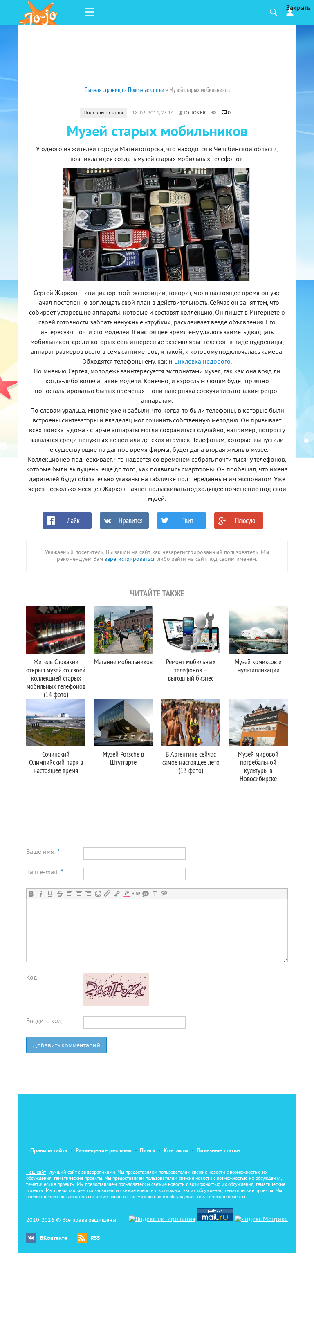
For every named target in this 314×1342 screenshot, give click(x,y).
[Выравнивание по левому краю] (69, 894)
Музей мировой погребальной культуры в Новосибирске (258, 766)
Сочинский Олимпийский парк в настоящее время (56, 762)
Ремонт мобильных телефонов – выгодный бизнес (190, 670)
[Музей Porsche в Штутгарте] (123, 722)
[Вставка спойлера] (164, 894)
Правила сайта (48, 1151)
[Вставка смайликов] (98, 894)
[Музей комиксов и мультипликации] (258, 630)
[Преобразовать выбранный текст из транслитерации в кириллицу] (154, 894)
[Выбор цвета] (126, 894)
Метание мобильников (123, 661)
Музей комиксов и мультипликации (258, 665)
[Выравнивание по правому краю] (88, 894)
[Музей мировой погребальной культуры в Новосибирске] (258, 722)
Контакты (176, 1151)
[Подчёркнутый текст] (50, 894)
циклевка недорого (202, 362)
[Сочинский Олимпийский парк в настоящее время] (55, 722)
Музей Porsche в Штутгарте (123, 758)
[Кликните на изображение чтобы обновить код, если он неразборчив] (116, 1004)
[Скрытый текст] (136, 894)
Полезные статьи (103, 113)
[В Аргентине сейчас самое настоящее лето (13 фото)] (190, 722)
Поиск (147, 1151)
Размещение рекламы (104, 1151)
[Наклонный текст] (40, 894)
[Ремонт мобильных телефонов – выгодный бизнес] (190, 630)
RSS (95, 1238)
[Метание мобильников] (123, 630)
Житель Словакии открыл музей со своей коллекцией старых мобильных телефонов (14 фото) (55, 678)
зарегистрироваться (130, 559)
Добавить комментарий (66, 1046)
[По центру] (78, 894)
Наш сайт (36, 1173)
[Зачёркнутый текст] (59, 894)
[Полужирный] (31, 894)
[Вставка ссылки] (107, 894)
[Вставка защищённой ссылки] (116, 894)
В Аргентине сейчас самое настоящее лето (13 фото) (191, 762)
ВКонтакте (53, 1238)
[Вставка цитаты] (145, 894)
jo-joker (195, 113)
